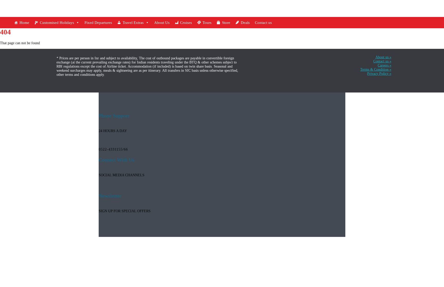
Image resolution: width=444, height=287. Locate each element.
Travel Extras (133, 23)
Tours (206, 23)
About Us (162, 23)
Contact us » (382, 61)
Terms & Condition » (375, 69)
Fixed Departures (98, 23)
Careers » (384, 65)
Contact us (263, 23)
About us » (383, 57)
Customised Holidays (57, 23)
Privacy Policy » (379, 74)
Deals (245, 23)
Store (226, 23)
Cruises (186, 23)
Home (24, 23)
